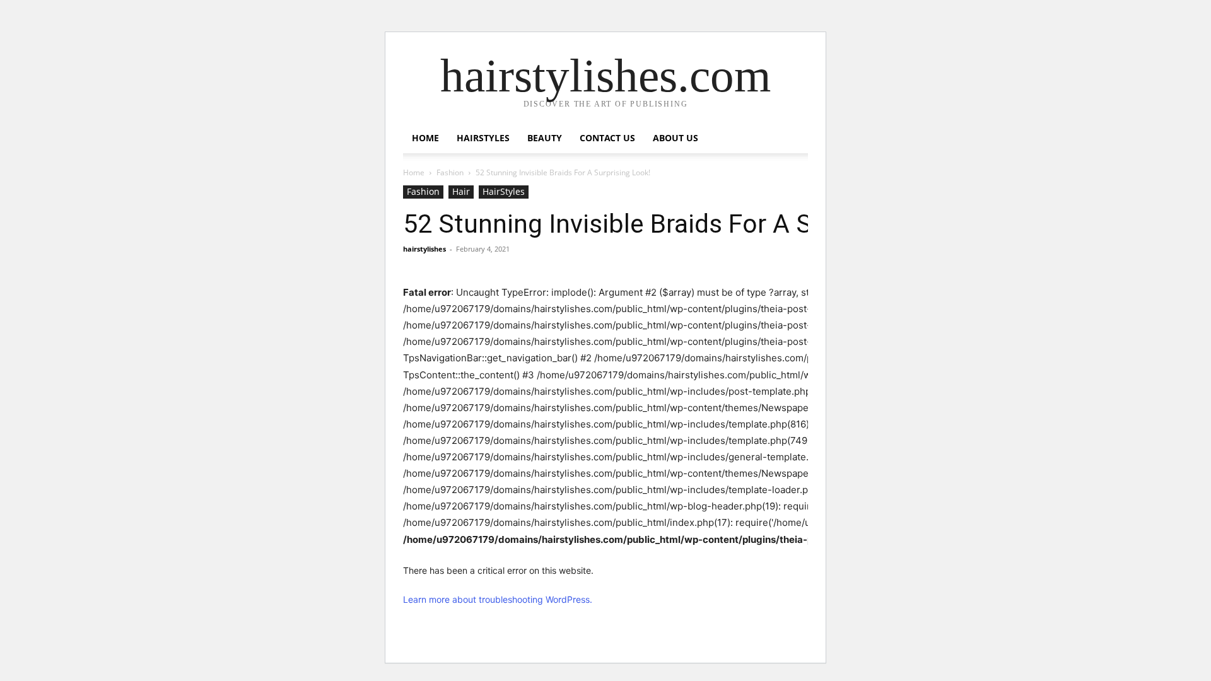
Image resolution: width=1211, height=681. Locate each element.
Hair (461, 191)
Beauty (544, 138)
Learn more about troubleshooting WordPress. (497, 599)
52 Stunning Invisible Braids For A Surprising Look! (693, 224)
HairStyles (483, 138)
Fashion (450, 172)
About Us (675, 138)
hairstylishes (424, 248)
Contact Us (607, 138)
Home (425, 138)
